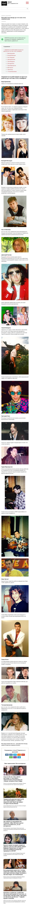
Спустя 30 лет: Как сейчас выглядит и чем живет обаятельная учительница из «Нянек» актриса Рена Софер (12, 779)
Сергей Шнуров (11, 61)
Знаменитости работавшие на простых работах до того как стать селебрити (13, 50)
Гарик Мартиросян (11, 65)
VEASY (10, 2)
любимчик (8, 257)
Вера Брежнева (11, 53)
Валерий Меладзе (11, 55)
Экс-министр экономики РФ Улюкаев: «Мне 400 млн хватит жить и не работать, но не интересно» (13, 824)
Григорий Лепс (10, 63)
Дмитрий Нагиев (11, 59)
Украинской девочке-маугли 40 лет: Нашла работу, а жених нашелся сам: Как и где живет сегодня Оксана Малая (13, 801)
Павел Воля (10, 69)
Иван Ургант (10, 67)
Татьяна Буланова (12, 71)
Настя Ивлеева (10, 57)
